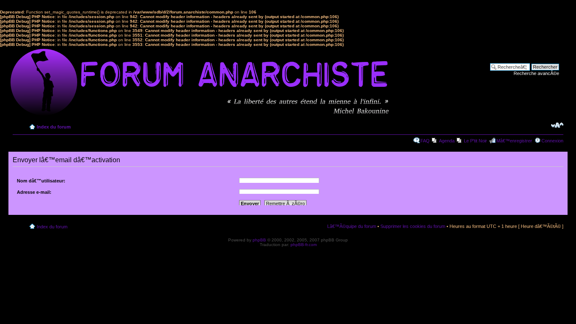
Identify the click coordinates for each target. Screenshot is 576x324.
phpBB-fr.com (304, 244)
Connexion (552, 140)
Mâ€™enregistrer (514, 140)
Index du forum (54, 126)
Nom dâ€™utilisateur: (41, 180)
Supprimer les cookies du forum (412, 226)
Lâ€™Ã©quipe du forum (351, 226)
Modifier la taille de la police (557, 125)
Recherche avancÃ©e (536, 73)
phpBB (259, 240)
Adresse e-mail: (34, 192)
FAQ (425, 140)
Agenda (447, 140)
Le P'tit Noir (475, 140)
